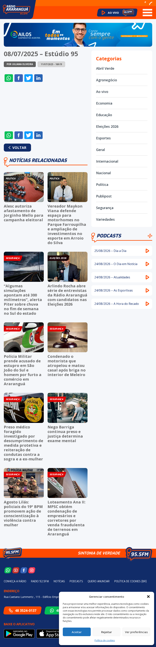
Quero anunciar (99, 581)
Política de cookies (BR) (130, 581)
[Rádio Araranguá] (16, 9)
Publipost (104, 196)
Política (102, 184)
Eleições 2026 (107, 126)
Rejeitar (106, 632)
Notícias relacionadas (38, 160)
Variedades (105, 219)
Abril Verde (105, 68)
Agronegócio (106, 80)
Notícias (59, 581)
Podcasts (109, 236)
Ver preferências (136, 632)
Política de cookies (105, 640)
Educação (104, 115)
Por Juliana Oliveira (20, 64)
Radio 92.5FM (40, 581)
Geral (100, 149)
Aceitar (77, 632)
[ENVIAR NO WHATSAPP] (9, 78)
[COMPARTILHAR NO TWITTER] (28, 78)
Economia (104, 103)
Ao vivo (102, 91)
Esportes (103, 138)
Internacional (107, 161)
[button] (148, 596)
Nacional (103, 173)
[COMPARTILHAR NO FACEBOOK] (18, 78)
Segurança (105, 207)
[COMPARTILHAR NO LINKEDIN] (38, 78)
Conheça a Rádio (15, 581)
